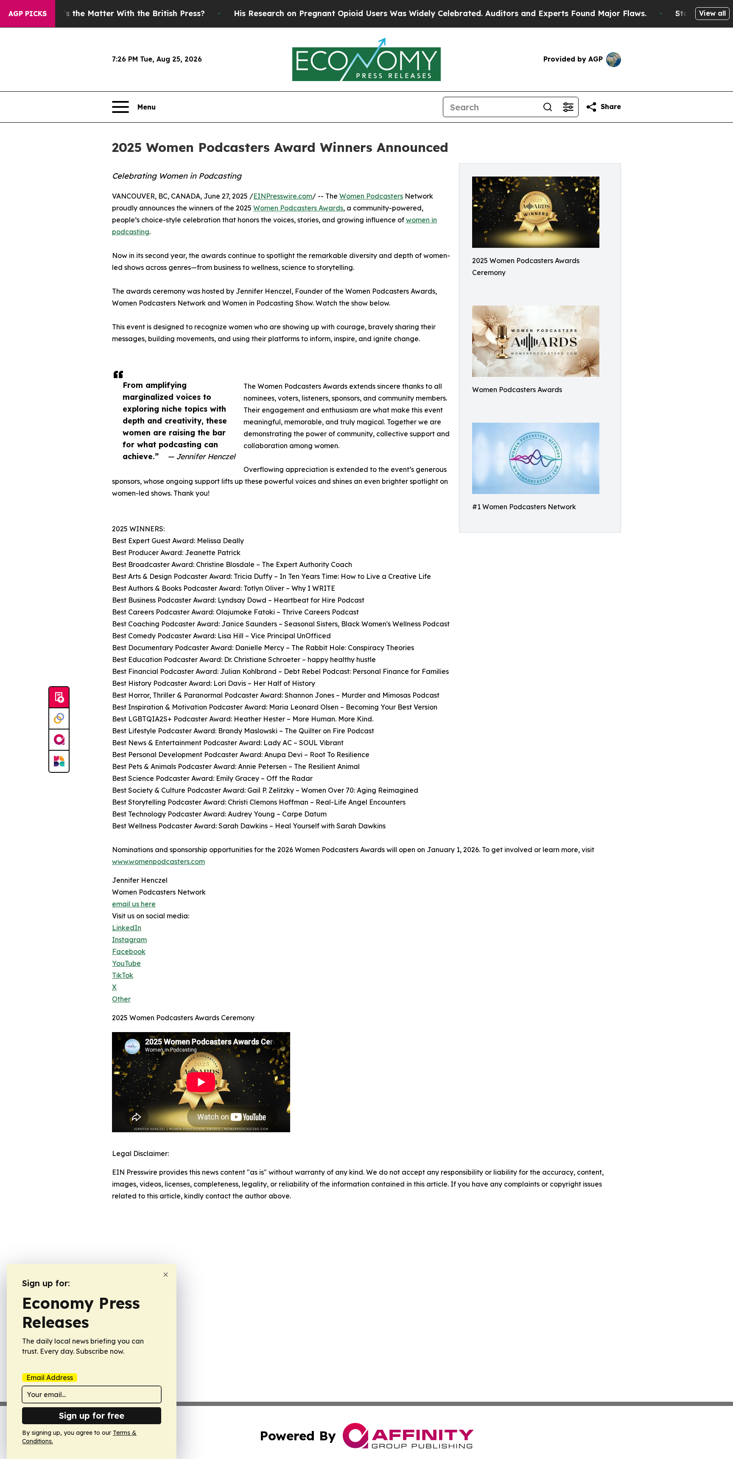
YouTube (126, 963)
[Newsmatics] (59, 761)
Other (121, 999)
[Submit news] (59, 697)
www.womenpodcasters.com (158, 861)
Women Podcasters (371, 196)
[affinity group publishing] (59, 740)
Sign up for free (91, 1415)
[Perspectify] (59, 719)
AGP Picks (27, 13)
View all (712, 13)
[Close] (166, 1275)
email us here (134, 904)
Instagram (129, 939)
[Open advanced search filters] (568, 107)
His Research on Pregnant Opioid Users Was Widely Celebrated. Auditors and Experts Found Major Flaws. (440, 13)
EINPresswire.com (282, 196)
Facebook (128, 951)
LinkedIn (126, 927)
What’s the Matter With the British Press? (124, 13)
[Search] (547, 107)
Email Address (49, 1377)
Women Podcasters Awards (298, 208)
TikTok (122, 975)
